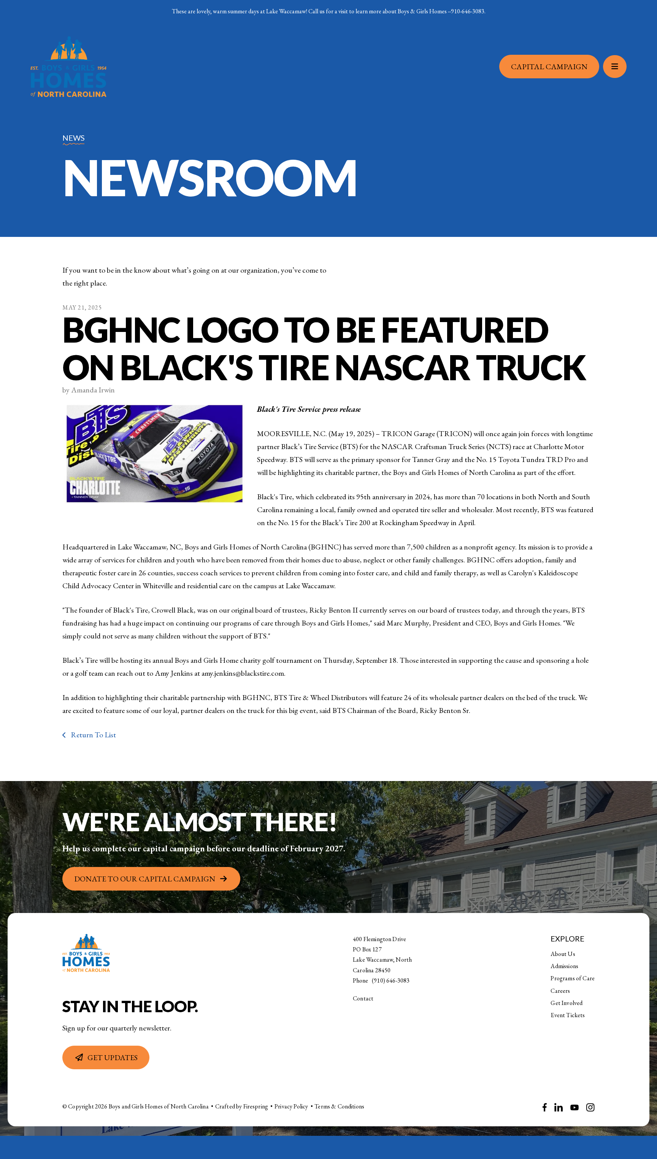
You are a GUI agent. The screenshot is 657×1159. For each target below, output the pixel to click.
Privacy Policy (291, 1106)
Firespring (255, 1106)
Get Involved (566, 1003)
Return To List (92, 735)
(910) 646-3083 (390, 980)
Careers (560, 991)
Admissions (564, 966)
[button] (615, 66)
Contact (363, 998)
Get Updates (112, 1057)
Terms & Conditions (339, 1106)
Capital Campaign (549, 66)
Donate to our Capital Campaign (144, 879)
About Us (563, 954)
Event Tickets (568, 1015)
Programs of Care (573, 978)
